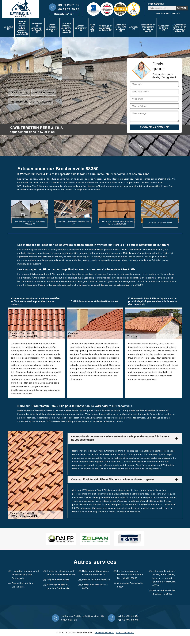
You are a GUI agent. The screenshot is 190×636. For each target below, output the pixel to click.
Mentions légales (104, 633)
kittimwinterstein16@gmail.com (31, 101)
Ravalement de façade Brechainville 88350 (163, 592)
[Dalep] (61, 539)
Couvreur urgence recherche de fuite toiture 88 (66, 27)
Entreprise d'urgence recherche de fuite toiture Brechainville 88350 (130, 574)
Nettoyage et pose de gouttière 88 (120, 28)
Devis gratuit (19, 92)
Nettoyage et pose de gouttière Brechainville (58, 586)
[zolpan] (95, 539)
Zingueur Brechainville (58, 579)
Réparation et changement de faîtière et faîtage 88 (179, 28)
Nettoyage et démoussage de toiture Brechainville (95, 573)
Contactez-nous (125, 633)
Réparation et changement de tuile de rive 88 (148, 28)
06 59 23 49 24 (68, 9)
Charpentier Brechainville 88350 (95, 586)
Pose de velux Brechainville (96, 579)
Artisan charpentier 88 (80, 28)
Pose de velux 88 (92, 28)
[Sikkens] (129, 538)
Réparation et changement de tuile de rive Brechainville (61, 573)
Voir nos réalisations (168, 13)
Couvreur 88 (8, 28)
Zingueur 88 (133, 28)
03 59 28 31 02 (68, 5)
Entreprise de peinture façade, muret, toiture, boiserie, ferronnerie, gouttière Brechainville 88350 (163, 578)
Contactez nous (44, 92)
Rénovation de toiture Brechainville (23, 585)
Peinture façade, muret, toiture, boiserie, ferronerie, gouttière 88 (22, 27)
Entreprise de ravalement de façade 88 (36, 27)
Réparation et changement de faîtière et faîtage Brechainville (25, 574)
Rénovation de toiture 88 (163, 28)
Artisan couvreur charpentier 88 (51, 28)
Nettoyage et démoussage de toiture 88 (105, 28)
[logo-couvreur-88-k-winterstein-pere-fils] (20, 9)
